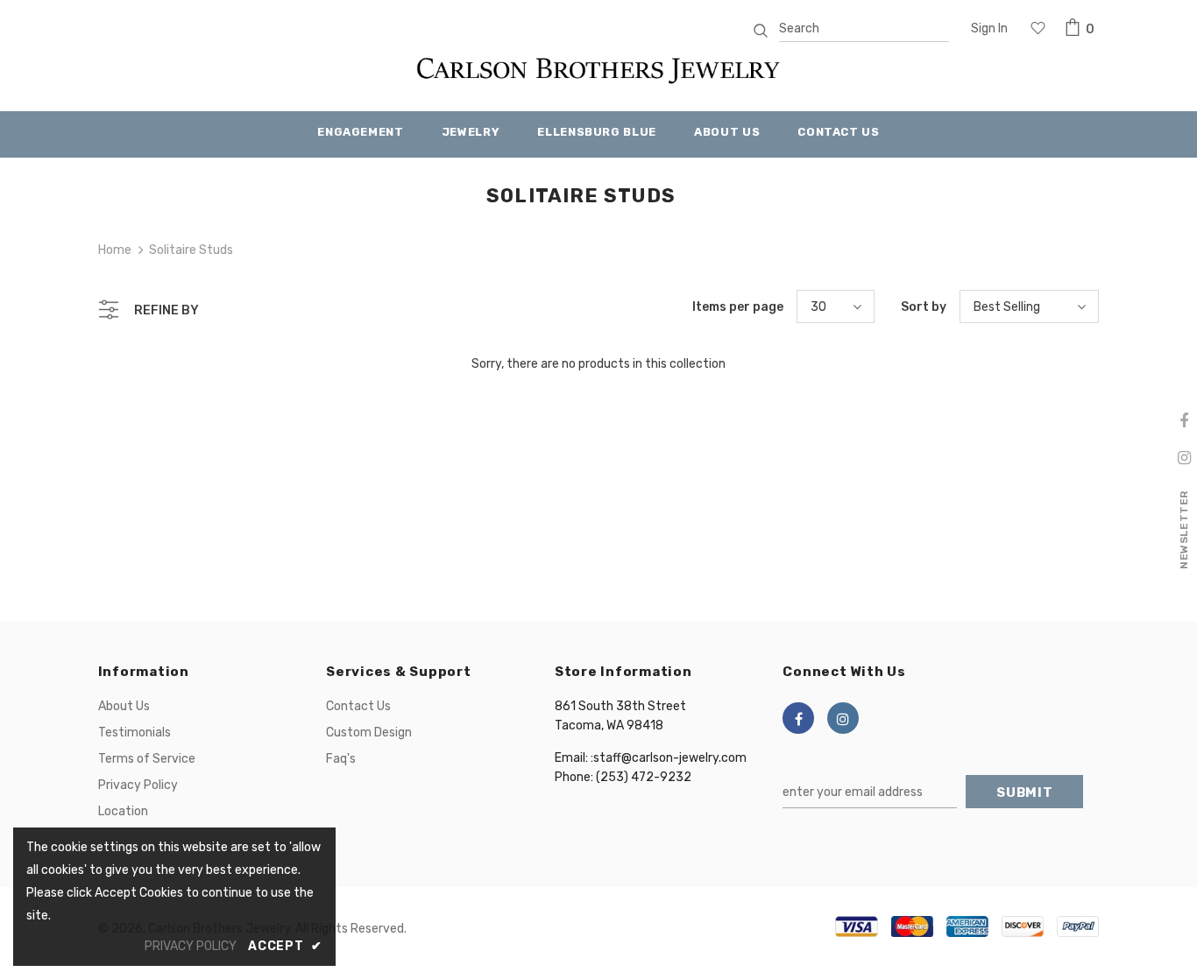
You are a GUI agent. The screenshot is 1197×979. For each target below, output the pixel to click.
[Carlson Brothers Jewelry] (598, 77)
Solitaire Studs (191, 250)
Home (114, 250)
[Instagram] (843, 718)
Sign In (989, 28)
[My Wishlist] (1038, 30)
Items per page (737, 306)
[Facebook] (798, 718)
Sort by (923, 306)
